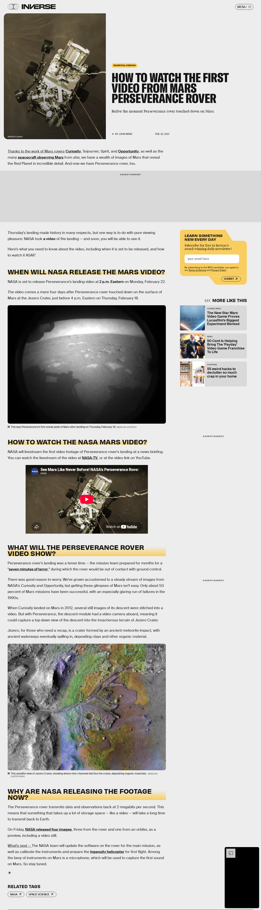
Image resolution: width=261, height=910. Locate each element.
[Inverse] (38, 6)
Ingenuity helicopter (107, 851)
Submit (229, 279)
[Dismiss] (255, 850)
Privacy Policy (219, 270)
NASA (14, 894)
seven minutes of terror (28, 569)
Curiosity (73, 151)
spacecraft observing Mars (40, 157)
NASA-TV (89, 457)
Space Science (39, 894)
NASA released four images (48, 829)
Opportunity (128, 151)
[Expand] (229, 850)
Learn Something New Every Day (204, 237)
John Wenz (125, 134)
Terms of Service (197, 270)
